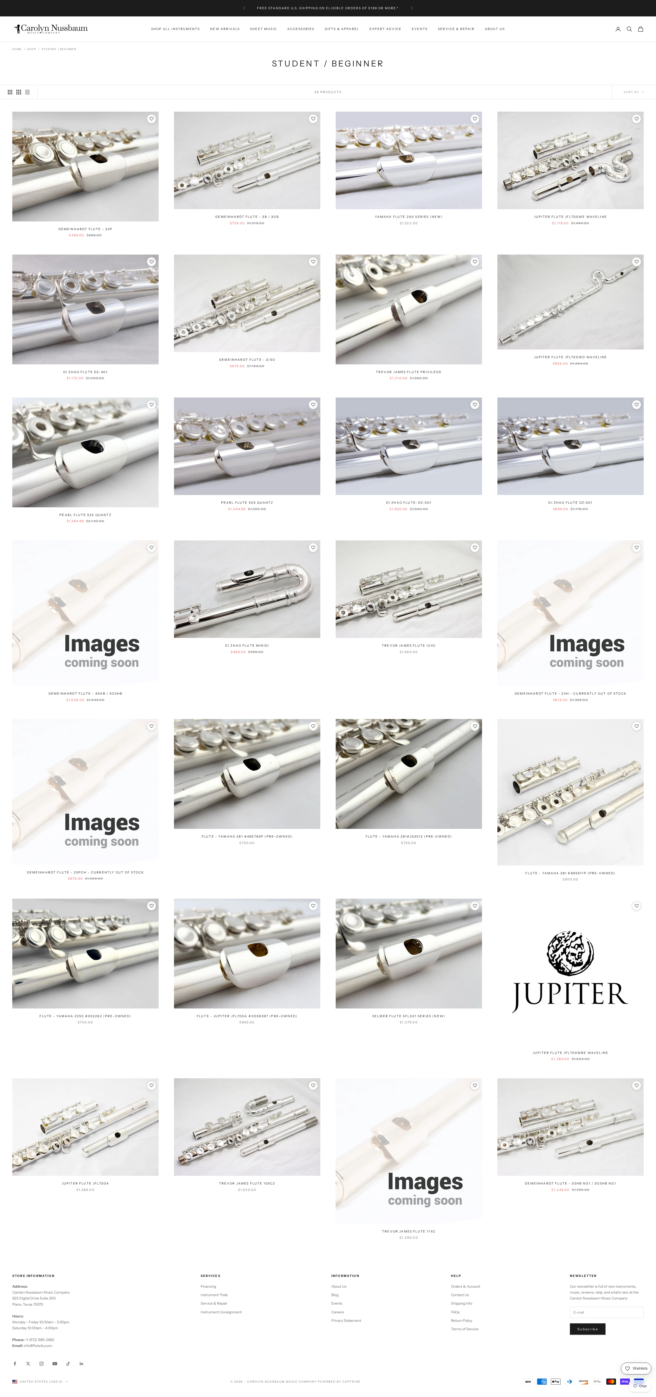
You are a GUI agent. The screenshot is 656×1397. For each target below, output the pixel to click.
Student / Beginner (59, 49)
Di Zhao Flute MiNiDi (247, 645)
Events (420, 29)
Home (17, 49)
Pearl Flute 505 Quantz (247, 503)
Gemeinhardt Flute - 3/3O (247, 360)
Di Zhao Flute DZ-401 (85, 372)
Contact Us (460, 1295)
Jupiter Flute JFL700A (85, 1183)
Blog (335, 1295)
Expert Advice (386, 29)
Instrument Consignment (221, 1312)
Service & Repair (456, 29)
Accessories (300, 29)
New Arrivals (225, 29)
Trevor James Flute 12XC (409, 645)
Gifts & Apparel (342, 29)
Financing (208, 1286)
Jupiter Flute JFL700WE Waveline (570, 217)
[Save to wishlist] (151, 118)
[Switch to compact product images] (27, 92)
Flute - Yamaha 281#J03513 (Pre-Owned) (409, 836)
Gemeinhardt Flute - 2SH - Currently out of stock (571, 693)
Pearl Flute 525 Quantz (85, 515)
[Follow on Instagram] (41, 1363)
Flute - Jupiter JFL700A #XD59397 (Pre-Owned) (247, 1016)
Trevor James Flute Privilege (409, 372)
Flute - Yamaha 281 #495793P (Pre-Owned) (247, 836)
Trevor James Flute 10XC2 (247, 1183)
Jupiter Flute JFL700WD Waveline (570, 357)
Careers (337, 1312)
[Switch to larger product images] (10, 92)
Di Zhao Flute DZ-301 (570, 503)
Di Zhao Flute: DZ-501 (409, 503)
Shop (31, 49)
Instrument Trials (214, 1295)
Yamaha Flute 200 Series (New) (409, 217)
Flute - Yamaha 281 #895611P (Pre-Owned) (570, 873)
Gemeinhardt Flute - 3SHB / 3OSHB (85, 693)
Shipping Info (461, 1303)
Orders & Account (465, 1286)
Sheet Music (263, 29)
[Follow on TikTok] (68, 1363)
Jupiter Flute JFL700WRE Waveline (570, 1053)
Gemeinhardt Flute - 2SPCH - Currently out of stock (85, 872)
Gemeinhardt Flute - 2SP (85, 229)
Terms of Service (464, 1329)
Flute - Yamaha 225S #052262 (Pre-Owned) (85, 1016)
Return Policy (461, 1320)
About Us (495, 29)
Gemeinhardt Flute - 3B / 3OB (247, 217)
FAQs (455, 1312)
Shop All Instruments (175, 29)
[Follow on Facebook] (14, 1363)
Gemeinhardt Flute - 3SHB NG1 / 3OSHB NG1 (570, 1183)
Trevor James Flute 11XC (409, 1231)
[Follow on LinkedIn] (81, 1363)
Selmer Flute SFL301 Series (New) (408, 1016)
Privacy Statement (346, 1320)
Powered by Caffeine (339, 1381)
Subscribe (587, 1329)
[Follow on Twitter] (28, 1363)
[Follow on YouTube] (54, 1363)
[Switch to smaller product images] (18, 92)
